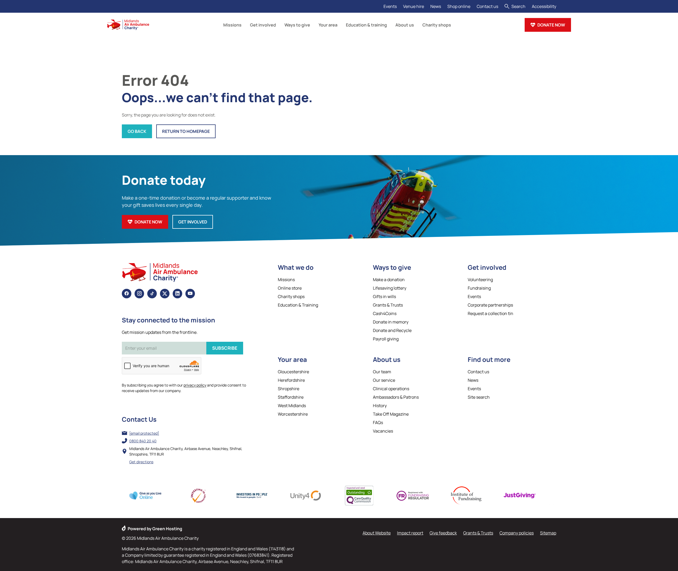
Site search (479, 397)
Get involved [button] (263, 25)
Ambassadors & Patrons (396, 397)
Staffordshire (291, 397)
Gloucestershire (293, 372)
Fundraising (479, 288)
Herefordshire (291, 380)
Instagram (139, 293)
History (380, 405)
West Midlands (292, 405)
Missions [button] (232, 25)
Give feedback (443, 533)
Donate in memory (390, 322)
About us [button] (404, 25)
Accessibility (544, 6)
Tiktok (152, 293)
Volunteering (480, 279)
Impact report (410, 533)
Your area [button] (328, 25)
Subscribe (224, 348)
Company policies (516, 533)
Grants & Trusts (388, 305)
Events (390, 6)
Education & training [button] (366, 25)
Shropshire (288, 389)
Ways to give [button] (297, 25)
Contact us (487, 6)
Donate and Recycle (392, 330)
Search (518, 6)
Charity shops (291, 296)
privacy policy (195, 385)
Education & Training (298, 305)
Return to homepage (186, 131)
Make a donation (389, 279)
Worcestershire (293, 414)
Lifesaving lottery (389, 288)
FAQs (378, 422)
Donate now (551, 25)
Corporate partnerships (490, 305)
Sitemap (548, 533)
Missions (286, 279)
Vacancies (383, 431)
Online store (290, 288)
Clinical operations (391, 389)
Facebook (126, 293)
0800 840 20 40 (143, 440)
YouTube (190, 293)
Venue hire (413, 6)
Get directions (141, 461)
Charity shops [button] (436, 25)
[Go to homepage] (128, 24)
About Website (377, 533)
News (435, 6)
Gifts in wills (384, 296)
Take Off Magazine (391, 414)
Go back (137, 131)
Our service (384, 380)
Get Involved (192, 222)
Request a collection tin (490, 313)
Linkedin (177, 293)
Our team (382, 372)
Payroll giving (386, 339)
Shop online (458, 6)
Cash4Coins (384, 313)
